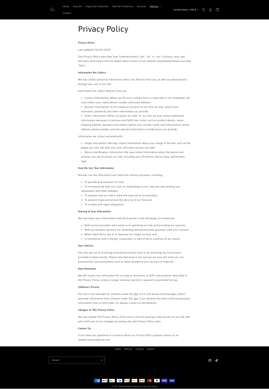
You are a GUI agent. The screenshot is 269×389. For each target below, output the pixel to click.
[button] (155, 6)
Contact (140, 349)
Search (150, 349)
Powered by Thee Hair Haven (145, 386)
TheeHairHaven (125, 386)
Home (118, 349)
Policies (128, 349)
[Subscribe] (101, 360)
